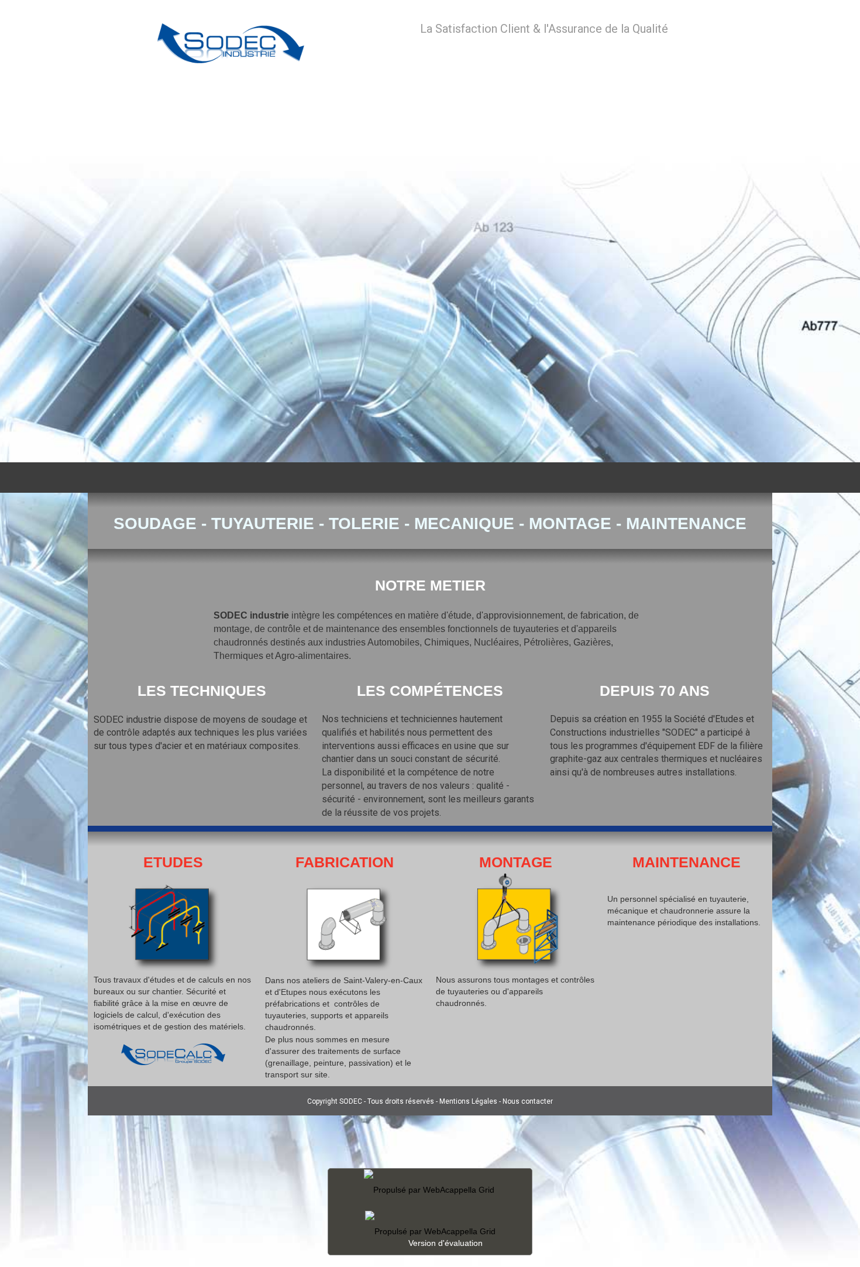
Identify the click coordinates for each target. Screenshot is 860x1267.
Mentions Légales (468, 1101)
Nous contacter (528, 1101)
